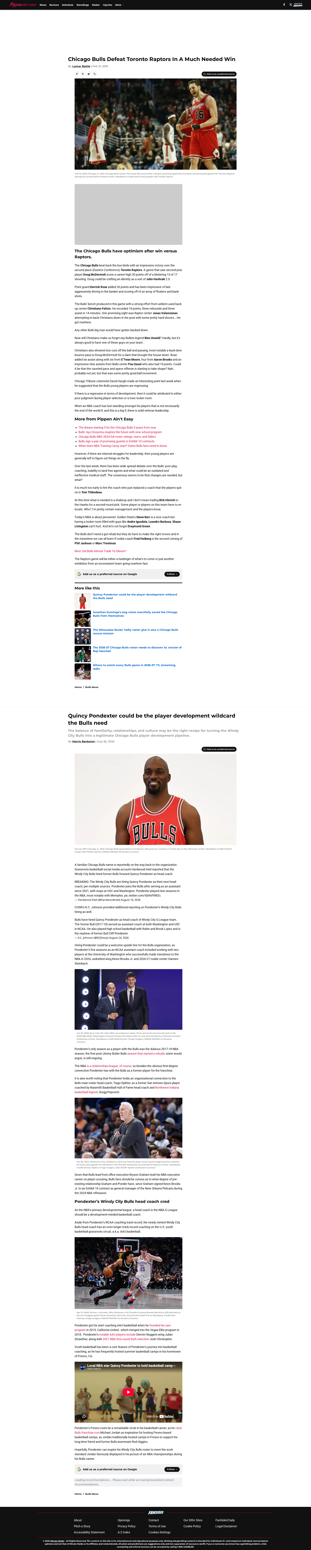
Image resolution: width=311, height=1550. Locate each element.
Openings (124, 1520)
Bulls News (91, 687)
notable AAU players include (117, 1334)
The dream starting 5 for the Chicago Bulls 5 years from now (117, 427)
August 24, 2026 (119, 938)
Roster (96, 4)
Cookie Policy (192, 1526)
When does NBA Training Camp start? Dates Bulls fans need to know (123, 446)
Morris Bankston (83, 741)
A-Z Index (124, 1532)
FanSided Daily (225, 1520)
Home (78, 687)
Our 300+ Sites (192, 1520)
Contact (154, 1520)
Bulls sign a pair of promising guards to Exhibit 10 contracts (116, 441)
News (43, 4)
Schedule (67, 4)
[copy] (94, 74)
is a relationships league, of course (109, 1066)
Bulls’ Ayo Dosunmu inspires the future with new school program (120, 432)
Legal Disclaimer (226, 1526)
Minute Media (57, 1541)
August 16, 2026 (130, 900)
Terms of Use (157, 1526)
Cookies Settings (159, 1532)
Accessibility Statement (89, 1532)
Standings (83, 4)
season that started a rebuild (145, 1053)
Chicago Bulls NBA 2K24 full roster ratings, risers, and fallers (117, 436)
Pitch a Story (82, 1526)
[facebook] (284, 4)
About (78, 1520)
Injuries (107, 4)
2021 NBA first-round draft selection (126, 1339)
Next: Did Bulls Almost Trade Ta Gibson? (100, 551)
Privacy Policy (127, 1526)
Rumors (54, 4)
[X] (290, 4)
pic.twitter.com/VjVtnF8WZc (142, 895)
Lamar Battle (81, 66)
